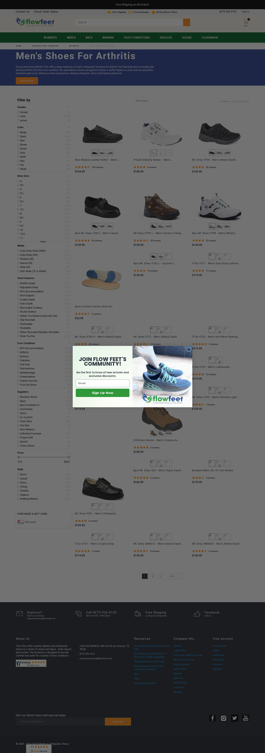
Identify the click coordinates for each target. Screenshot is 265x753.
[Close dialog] (189, 349)
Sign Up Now (102, 393)
